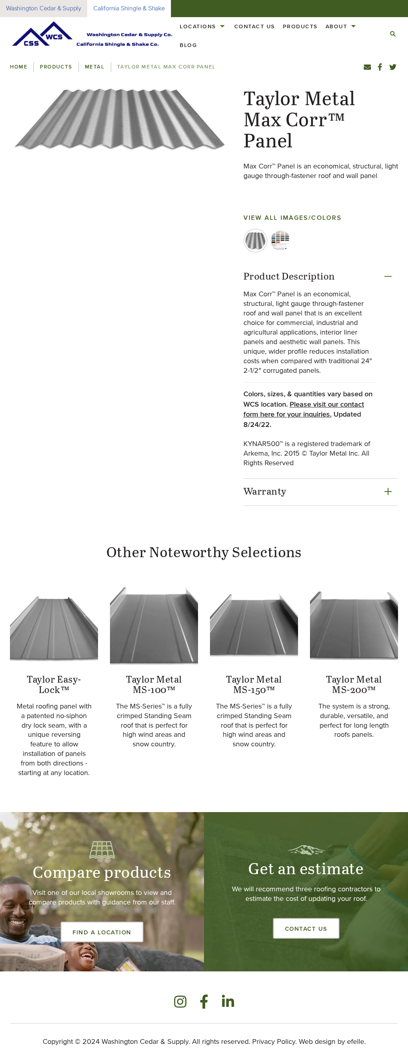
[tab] (255, 241)
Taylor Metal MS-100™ (154, 685)
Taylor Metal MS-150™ (254, 685)
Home (18, 67)
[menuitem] (203, 26)
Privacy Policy (273, 1041)
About (336, 26)
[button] (120, 118)
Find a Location (102, 932)
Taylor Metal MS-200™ (354, 685)
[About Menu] (353, 26)
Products (300, 26)
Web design (317, 1041)
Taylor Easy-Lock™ (54, 685)
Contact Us (254, 26)
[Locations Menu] (222, 26)
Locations (198, 26)
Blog (188, 45)
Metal (95, 67)
